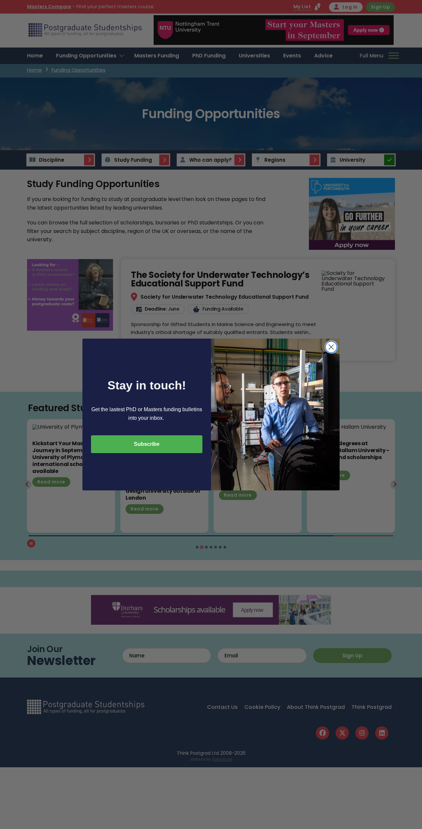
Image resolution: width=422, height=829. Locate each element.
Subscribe (147, 444)
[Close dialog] (331, 347)
